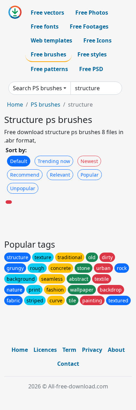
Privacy (92, 350)
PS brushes (45, 104)
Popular (90, 174)
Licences (45, 350)
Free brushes (48, 54)
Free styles (92, 54)
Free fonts (45, 26)
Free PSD (91, 69)
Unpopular (22, 188)
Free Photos (91, 12)
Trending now (54, 161)
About (116, 350)
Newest (89, 161)
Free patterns (49, 69)
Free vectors (47, 12)
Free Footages (89, 26)
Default (18, 161)
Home (15, 104)
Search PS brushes (37, 88)
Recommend (24, 174)
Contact (68, 364)
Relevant (60, 174)
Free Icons (97, 40)
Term (69, 350)
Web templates (51, 40)
